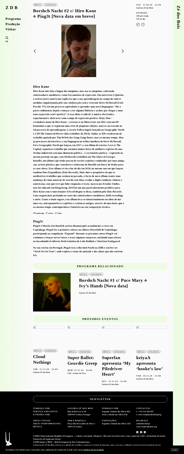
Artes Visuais (42, 420)
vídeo (59, 213)
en (6, 41)
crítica (50, 213)
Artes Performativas (47, 424)
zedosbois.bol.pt (143, 424)
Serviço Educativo (45, 411)
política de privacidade (94, 450)
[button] (123, 51)
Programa (13, 18)
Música (37, 427)
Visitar (10, 29)
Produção (12, 24)
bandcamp (39, 213)
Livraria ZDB (41, 414)
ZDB (12, 7)
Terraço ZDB (41, 408)
